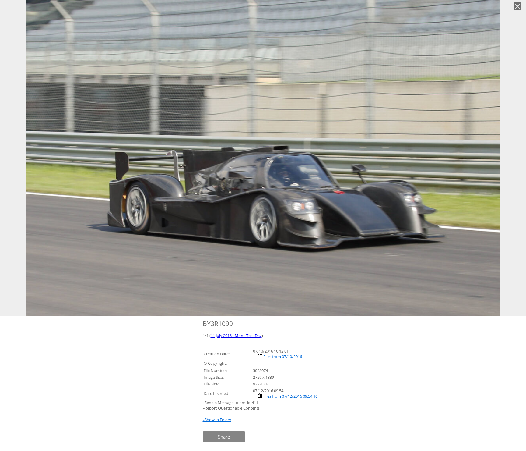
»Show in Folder (217, 419)
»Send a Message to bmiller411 (231, 402)
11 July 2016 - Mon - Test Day (236, 335)
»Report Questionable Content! (231, 408)
